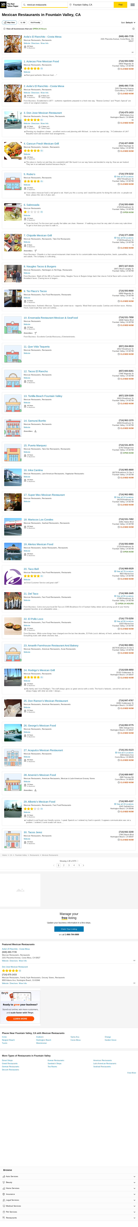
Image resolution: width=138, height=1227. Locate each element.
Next (83, 865)
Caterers (45, 147)
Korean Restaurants (56, 1060)
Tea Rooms (52, 1067)
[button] (133, 5)
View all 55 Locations (125, 238)
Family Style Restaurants (30, 978)
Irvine (4, 1037)
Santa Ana (75, 1037)
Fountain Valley (21, 855)
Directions (35, 43)
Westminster (41, 1043)
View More (131, 1073)
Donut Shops (7, 1060)
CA (11, 855)
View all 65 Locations (125, 596)
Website (27, 43)
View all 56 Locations (125, 621)
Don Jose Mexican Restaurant (15, 967)
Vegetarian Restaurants (74, 474)
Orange (108, 1037)
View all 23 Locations (125, 177)
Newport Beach (8, 1040)
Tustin (4, 1043)
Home (4, 855)
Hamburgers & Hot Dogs (51, 270)
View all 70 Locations (125, 571)
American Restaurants (51, 649)
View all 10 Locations (125, 804)
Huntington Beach (43, 1040)
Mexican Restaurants (32, 40)
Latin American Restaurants (53, 474)
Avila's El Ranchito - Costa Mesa (42, 36)
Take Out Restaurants (61, 239)
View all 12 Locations (125, 497)
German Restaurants (10, 1067)
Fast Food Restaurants (51, 295)
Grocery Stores (48, 116)
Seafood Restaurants (50, 523)
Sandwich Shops (55, 1064)
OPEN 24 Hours (40, 29)
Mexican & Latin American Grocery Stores (78, 778)
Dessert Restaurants (10, 1070)
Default (129, 22)
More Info (44, 43)
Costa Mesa (76, 1040)
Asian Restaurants (68, 649)
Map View (11, 22)
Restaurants (47, 40)
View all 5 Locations (125, 753)
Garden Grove (110, 1040)
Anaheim (40, 1037)
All (24, 22)
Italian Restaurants (49, 548)
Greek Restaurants (10, 1064)
